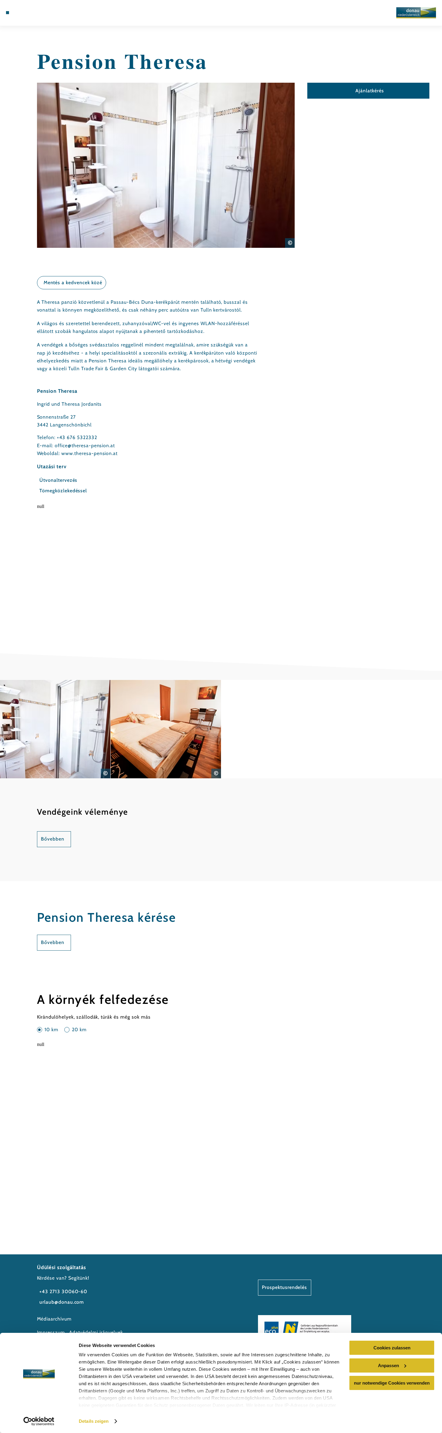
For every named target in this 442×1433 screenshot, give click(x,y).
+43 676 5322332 (77, 437)
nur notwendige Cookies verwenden (392, 1382)
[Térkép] (21, 12)
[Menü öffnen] (7, 12)
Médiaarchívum (54, 1319)
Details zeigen (94, 1421)
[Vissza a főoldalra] (416, 13)
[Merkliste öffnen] (29, 12)
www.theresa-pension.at (89, 453)
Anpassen (388, 1365)
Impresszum (51, 1332)
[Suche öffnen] (37, 12)
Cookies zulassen (391, 1347)
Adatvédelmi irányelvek (96, 1332)
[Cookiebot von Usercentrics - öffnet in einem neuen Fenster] (39, 1421)
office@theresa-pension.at (85, 445)
